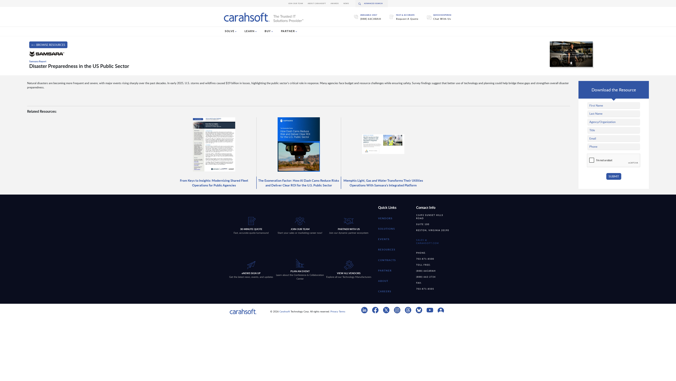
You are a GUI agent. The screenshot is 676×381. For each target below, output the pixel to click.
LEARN (250, 31)
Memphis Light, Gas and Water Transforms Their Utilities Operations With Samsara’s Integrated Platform (383, 182)
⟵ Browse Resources (48, 45)
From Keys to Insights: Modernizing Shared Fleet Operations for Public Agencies (214, 182)
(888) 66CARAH (370, 18)
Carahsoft (284, 311)
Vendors (385, 218)
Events (384, 239)
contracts (387, 260)
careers (384, 291)
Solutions (386, 228)
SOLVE (229, 31)
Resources (386, 249)
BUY (268, 31)
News (346, 3)
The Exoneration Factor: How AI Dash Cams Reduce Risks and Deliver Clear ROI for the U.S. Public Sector (298, 182)
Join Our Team (295, 3)
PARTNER (288, 31)
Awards (335, 3)
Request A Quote (407, 18)
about (383, 281)
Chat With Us (442, 18)
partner (385, 270)
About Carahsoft (317, 3)
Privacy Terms (337, 311)
